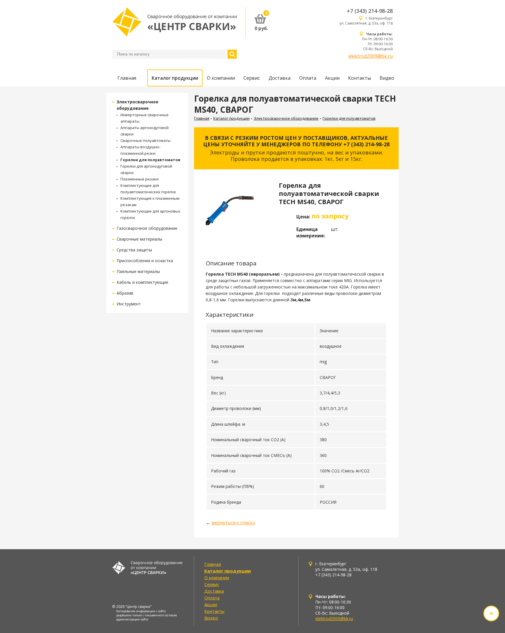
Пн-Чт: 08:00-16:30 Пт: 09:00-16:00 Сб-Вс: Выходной (377, 41)
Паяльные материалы (138, 271)
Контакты (359, 78)
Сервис (251, 78)
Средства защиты (134, 250)
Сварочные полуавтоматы (145, 140)
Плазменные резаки (139, 179)
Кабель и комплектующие (142, 282)
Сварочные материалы (139, 239)
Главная (126, 78)
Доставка (279, 78)
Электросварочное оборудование (286, 118)
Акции (332, 78)
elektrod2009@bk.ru (370, 56)
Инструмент (129, 304)
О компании (221, 78)
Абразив (125, 293)
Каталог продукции (175, 78)
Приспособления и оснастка (145, 260)
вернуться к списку (233, 522)
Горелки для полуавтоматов (150, 159)
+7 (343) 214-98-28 (370, 10)
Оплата (307, 78)
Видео (387, 78)
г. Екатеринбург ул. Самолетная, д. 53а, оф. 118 (366, 21)
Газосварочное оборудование (147, 228)
